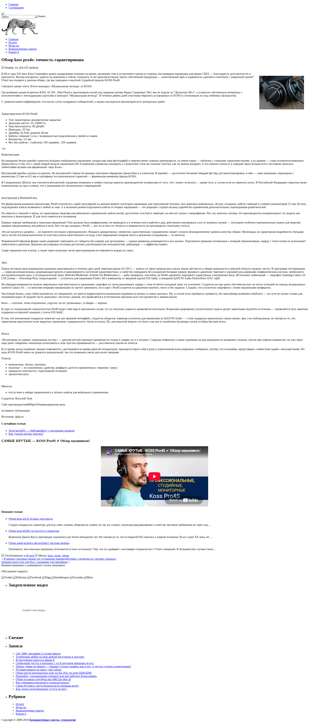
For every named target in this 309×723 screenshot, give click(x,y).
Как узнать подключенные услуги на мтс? (41, 688)
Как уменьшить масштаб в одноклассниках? (43, 682)
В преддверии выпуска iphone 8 (35, 659)
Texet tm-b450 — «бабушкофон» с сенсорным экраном (41, 430)
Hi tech (13, 42)
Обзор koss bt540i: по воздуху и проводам (34, 530)
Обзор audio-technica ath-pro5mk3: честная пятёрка (39, 543)
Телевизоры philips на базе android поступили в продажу (50, 656)
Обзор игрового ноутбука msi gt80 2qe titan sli (43, 679)
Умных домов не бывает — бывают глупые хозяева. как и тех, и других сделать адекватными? (73, 666)
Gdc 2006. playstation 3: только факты (38, 653)
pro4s (57, 555)
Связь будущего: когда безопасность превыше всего (47, 685)
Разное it (14, 52)
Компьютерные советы (23, 48)
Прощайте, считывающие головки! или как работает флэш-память (56, 676)
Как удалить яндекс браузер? (26, 433)
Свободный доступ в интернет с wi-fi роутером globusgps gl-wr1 (55, 663)
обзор (65, 555)
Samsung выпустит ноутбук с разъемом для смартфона (34, 562)
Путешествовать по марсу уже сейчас (39, 669)
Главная (13, 4)
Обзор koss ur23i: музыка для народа (31, 518)
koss (50, 555)
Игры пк (14, 45)
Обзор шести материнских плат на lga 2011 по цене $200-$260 (54, 672)
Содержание (16, 7)
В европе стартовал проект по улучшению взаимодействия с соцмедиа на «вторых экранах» (60, 558)
